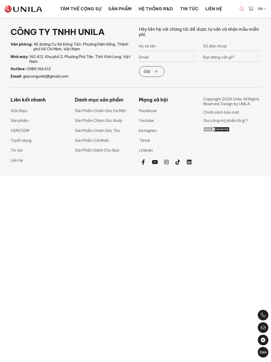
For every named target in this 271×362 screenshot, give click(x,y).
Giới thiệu (19, 110)
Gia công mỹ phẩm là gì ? (225, 120)
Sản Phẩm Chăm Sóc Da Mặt (100, 110)
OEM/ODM (20, 130)
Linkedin (146, 150)
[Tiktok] (177, 162)
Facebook (148, 110)
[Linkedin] (189, 162)
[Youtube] (155, 162)
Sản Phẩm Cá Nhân (92, 140)
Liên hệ (17, 160)
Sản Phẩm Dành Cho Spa (97, 150)
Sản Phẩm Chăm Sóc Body (99, 120)
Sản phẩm (20, 120)
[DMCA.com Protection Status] (216, 129)
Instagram (148, 130)
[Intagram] (166, 162)
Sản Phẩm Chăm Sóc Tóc (97, 130)
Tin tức (17, 150)
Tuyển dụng (21, 140)
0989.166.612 (39, 69)
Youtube (146, 120)
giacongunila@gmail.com (46, 76)
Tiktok (144, 140)
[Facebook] (143, 162)
